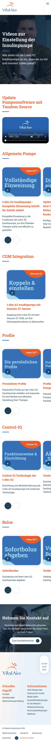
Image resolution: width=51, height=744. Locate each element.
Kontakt (5, 694)
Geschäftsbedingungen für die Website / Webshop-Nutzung (37, 703)
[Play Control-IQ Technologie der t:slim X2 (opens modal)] (21, 455)
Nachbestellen (8, 697)
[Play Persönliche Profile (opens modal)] (21, 363)
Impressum (6, 738)
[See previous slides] (8, 240)
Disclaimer (24, 733)
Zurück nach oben (44, 666)
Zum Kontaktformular (23, 640)
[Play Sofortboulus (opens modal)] (21, 550)
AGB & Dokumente (9, 733)
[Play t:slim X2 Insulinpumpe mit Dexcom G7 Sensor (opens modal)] (26, 284)
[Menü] (47, 3)
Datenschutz (37, 733)
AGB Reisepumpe (34, 690)
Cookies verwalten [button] (27, 738)
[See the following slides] (16, 240)
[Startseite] (9, 7)
